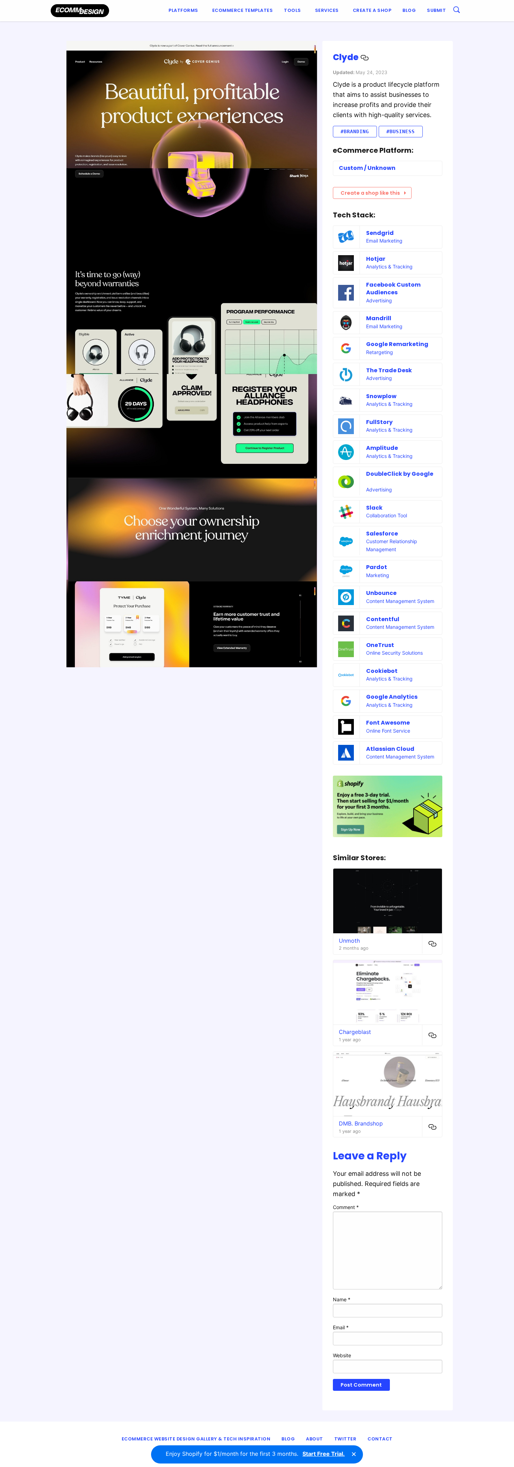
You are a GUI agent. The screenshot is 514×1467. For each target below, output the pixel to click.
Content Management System (400, 601)
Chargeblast (355, 1031)
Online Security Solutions (394, 653)
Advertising (379, 300)
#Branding (355, 131)
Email (341, 1327)
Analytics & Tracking (389, 266)
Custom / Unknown (367, 168)
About (314, 1439)
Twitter (345, 1439)
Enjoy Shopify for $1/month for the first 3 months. (255, 1453)
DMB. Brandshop (361, 1123)
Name (341, 1299)
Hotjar (375, 259)
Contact (380, 1439)
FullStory (379, 422)
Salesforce (382, 534)
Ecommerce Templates (242, 10)
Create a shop (372, 10)
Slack (374, 508)
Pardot (376, 567)
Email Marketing (384, 241)
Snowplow (381, 396)
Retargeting (379, 352)
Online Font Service (388, 731)
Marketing (377, 575)
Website (342, 1355)
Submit (436, 10)
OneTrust (380, 645)
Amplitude (382, 448)
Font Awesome (388, 723)
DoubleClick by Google (399, 474)
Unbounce (381, 593)
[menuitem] (185, 11)
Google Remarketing (397, 344)
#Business (400, 131)
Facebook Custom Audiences (393, 288)
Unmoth (349, 940)
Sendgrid (380, 233)
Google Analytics (391, 697)
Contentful (382, 619)
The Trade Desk (389, 370)
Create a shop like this (370, 192)
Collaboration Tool (386, 515)
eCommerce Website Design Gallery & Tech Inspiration (196, 1439)
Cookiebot (382, 671)
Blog (409, 10)
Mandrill (378, 318)
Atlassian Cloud (390, 749)
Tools (292, 10)
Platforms (183, 10)
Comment (346, 1207)
